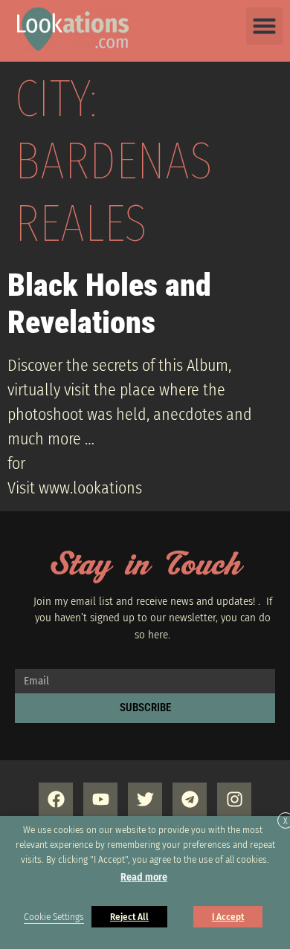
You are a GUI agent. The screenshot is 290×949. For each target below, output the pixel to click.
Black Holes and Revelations (109, 303)
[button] (264, 26)
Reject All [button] (129, 916)
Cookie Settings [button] (54, 917)
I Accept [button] (228, 916)
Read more (143, 877)
